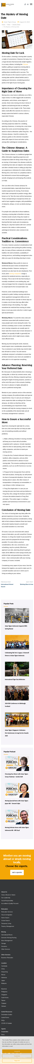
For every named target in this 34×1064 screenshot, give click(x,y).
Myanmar (4, 989)
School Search (5, 920)
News (8, 24)
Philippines (4, 991)
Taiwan (3, 1000)
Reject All (17, 1060)
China (3, 969)
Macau (3, 974)
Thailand (3, 1003)
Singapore (4, 994)
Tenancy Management (7, 926)
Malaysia (3, 983)
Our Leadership (5, 897)
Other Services (5, 949)
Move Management (6, 940)
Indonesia (4, 977)
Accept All (17, 1051)
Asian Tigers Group (10, 22)
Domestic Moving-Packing (8, 937)
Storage (3, 943)
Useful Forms (5, 1017)
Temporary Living (6, 923)
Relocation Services (7, 912)
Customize (17, 1056)
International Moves (6, 934)
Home (3, 24)
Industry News (16, 24)
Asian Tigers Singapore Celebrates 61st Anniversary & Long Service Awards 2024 (17, 733)
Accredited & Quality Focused (9, 903)
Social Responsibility (7, 900)
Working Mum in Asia (26, 584)
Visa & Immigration (6, 914)
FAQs (3, 1020)
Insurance (4, 946)
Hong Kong (4, 971)
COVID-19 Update (6, 1023)
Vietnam (3, 1006)
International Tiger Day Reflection (15, 679)
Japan (3, 980)
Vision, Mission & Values (8, 895)
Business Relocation (7, 957)
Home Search (5, 917)
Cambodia (4, 966)
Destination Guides (6, 1014)
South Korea (4, 997)
